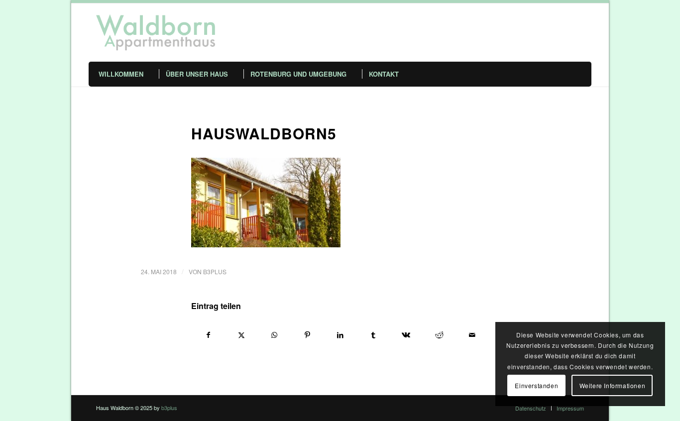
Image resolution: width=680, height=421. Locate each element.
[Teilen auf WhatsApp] (274, 335)
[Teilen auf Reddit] (439, 335)
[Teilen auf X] (241, 335)
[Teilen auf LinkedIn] (340, 335)
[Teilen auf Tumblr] (373, 335)
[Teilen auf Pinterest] (307, 335)
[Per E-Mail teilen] (472, 335)
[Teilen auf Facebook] (208, 335)
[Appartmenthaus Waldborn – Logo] (155, 32)
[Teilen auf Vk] (406, 335)
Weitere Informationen (612, 385)
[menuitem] (132, 74)
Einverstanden (536, 385)
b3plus (215, 271)
